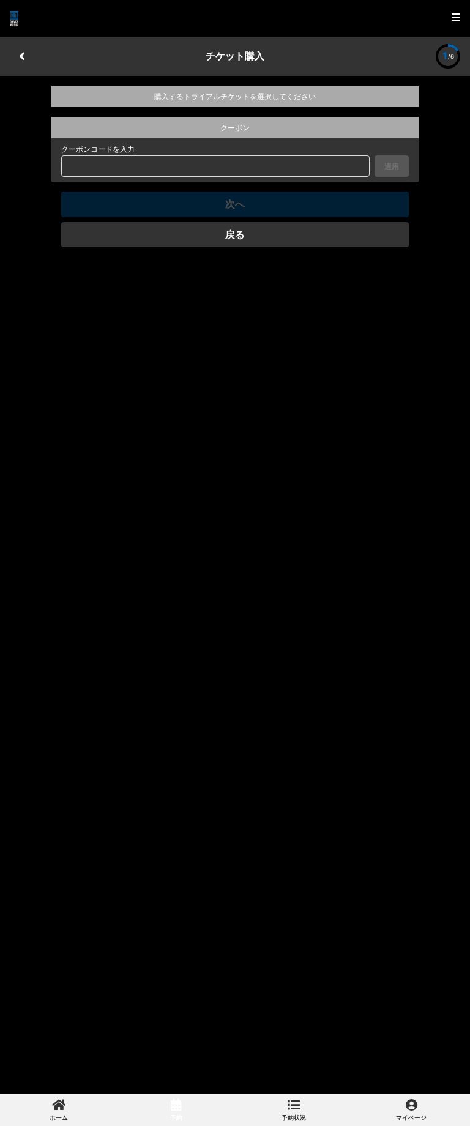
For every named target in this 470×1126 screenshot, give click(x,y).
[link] (59, 1110)
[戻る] (22, 56)
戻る (235, 234)
